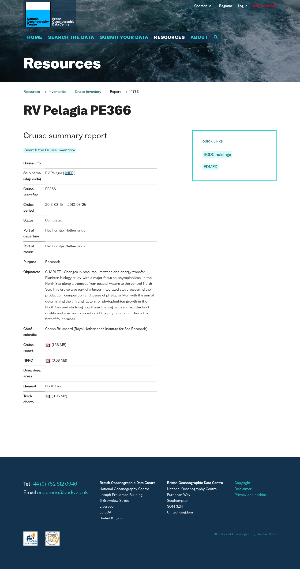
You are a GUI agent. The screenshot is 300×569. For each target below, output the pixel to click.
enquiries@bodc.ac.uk (62, 492)
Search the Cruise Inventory (49, 150)
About (199, 38)
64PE (69, 173)
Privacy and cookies (250, 495)
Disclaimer (243, 489)
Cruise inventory (88, 92)
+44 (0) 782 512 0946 (54, 484)
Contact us (202, 6)
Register (225, 6)
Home (34, 38)
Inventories (57, 92)
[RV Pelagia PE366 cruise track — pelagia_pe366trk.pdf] (48, 396)
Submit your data (124, 38)
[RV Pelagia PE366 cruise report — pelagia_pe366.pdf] (48, 345)
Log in (243, 6)
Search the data (71, 38)
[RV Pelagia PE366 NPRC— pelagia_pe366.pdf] (48, 361)
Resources (169, 38)
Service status (264, 6)
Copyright (242, 483)
